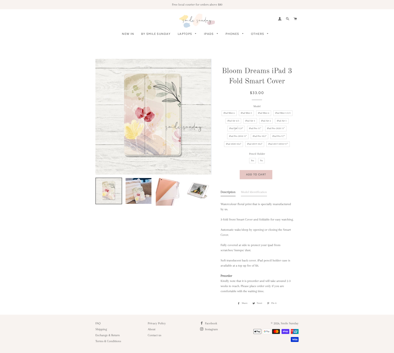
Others (258, 34)
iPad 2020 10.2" (233, 144)
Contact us (154, 335)
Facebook (210, 323)
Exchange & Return (107, 335)
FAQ (98, 323)
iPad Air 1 (282, 120)
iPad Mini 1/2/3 (283, 113)
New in (128, 34)
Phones (233, 34)
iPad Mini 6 (229, 113)
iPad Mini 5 (246, 113)
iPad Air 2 (266, 120)
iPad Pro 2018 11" (238, 136)
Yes (252, 160)
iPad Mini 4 (263, 113)
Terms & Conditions (108, 341)
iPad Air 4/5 (233, 120)
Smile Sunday (290, 323)
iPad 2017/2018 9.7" (278, 144)
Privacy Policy (157, 323)
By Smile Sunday (156, 34)
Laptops (185, 34)
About (151, 329)
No (261, 160)
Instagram (211, 329)
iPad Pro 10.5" (259, 136)
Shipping (101, 329)
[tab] (228, 193)
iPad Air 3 (250, 120)
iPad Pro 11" (255, 128)
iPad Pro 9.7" (278, 136)
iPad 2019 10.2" (254, 144)
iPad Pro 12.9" (236, 128)
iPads (209, 34)
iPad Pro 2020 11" (276, 128)
